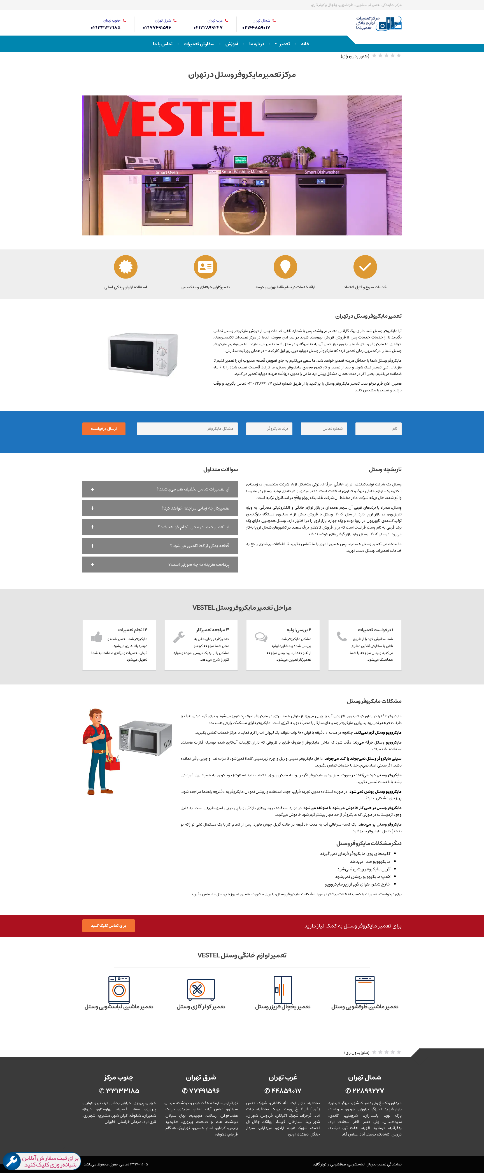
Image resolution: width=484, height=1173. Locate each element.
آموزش (231, 44)
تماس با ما (163, 44)
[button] (160, 489)
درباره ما (256, 44)
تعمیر (285, 44)
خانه (305, 44)
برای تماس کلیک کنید (108, 925)
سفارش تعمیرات (199, 44)
